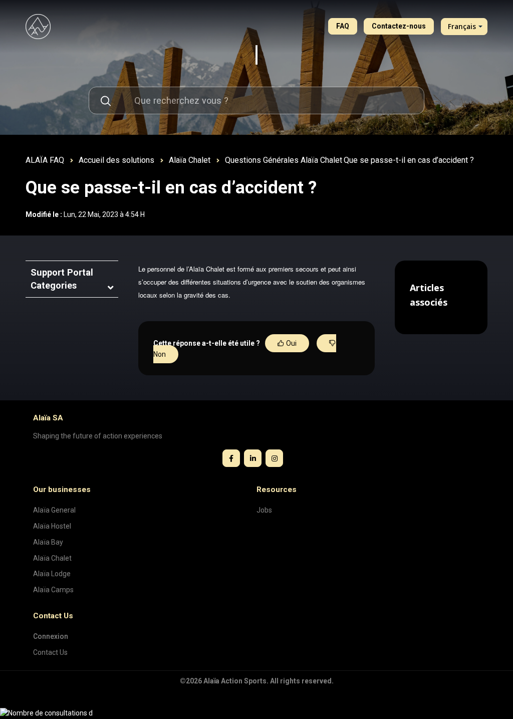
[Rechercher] (105, 100)
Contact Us (50, 652)
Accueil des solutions (116, 160)
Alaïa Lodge (52, 574)
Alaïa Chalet (189, 160)
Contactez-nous (399, 26)
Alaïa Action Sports (235, 681)
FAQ (342, 26)
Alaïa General (54, 510)
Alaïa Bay (48, 542)
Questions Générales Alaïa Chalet (283, 160)
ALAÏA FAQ (45, 160)
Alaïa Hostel (52, 526)
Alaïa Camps (53, 590)
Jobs (264, 510)
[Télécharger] (238, 231)
